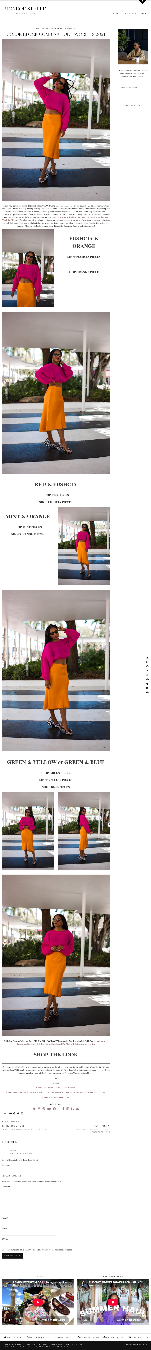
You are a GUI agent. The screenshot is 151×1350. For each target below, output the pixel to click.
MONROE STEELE (25, 9)
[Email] (77, 1109)
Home (115, 13)
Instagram (39, 1337)
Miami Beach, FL (12, 1121)
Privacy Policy (43, 1347)
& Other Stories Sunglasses (49, 1043)
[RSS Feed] (72, 1109)
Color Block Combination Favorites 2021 (55, 34)
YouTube (139, 1337)
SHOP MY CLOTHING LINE (55, 1097)
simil (99, 1041)
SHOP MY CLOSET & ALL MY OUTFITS (56, 1087)
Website (5, 1239)
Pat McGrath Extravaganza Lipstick (78, 1043)
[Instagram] (39, 1109)
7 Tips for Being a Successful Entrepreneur (91, 1129)
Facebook (89, 1337)
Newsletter (26, 1347)
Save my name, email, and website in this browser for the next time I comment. (39, 1249)
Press (14, 1347)
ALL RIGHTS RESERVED (37, 1344)
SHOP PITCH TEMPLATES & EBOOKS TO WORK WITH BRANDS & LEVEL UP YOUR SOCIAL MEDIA (55, 1092)
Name (5, 1217)
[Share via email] (11, 1113)
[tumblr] (63, 1109)
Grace (13, 1151)
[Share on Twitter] (18, 1113)
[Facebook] (54, 1109)
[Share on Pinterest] (22, 1113)
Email (5, 1228)
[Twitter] (34, 1109)
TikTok (64, 1337)
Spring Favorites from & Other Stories (26, 1127)
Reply (7, 1165)
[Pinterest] (43, 1109)
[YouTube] (49, 1109)
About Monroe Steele (62, 1344)
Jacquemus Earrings (26, 1043)
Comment (7, 1186)
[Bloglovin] (59, 1109)
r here (104, 1041)
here (58, 220)
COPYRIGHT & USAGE (63, 1347)
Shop (144, 13)
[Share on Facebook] (14, 1113)
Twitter (13, 1337)
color (53, 29)
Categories (130, 13)
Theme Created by (137, 1344)
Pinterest (114, 1337)
